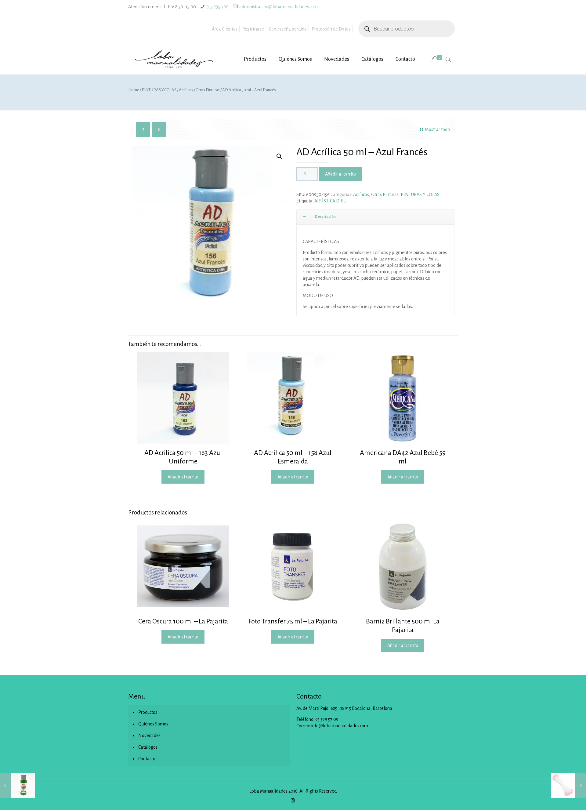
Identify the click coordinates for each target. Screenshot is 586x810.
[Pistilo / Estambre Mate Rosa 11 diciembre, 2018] (568, 785)
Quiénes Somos (153, 723)
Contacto (146, 758)
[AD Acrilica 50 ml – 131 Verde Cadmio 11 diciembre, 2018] (17, 785)
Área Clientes (224, 29)
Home (133, 90)
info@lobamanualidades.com (339, 725)
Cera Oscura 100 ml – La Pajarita (183, 621)
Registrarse (253, 29)
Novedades (149, 735)
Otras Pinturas (208, 90)
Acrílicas (186, 90)
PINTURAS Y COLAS (159, 90)
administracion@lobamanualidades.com (278, 6)
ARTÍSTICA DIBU (330, 200)
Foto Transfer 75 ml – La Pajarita (292, 621)
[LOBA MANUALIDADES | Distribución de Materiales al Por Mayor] (174, 59)
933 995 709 (217, 6)
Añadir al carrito (340, 174)
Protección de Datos (331, 29)
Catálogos (147, 747)
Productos (147, 712)
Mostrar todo (437, 129)
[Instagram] (293, 800)
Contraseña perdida (288, 29)
